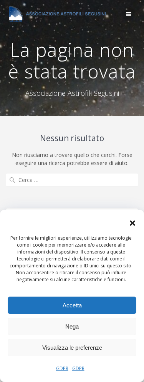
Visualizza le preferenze (72, 347)
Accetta (72, 305)
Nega (72, 326)
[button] (132, 223)
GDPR (62, 368)
